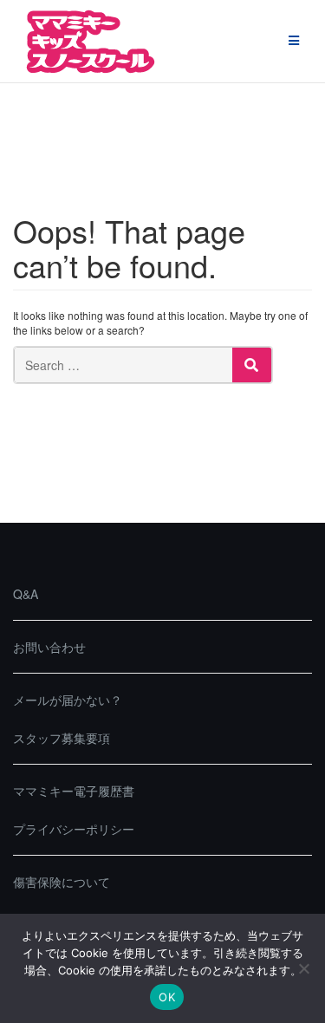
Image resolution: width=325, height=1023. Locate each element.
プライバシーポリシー (73, 828)
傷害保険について (61, 881)
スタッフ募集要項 (61, 737)
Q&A (25, 594)
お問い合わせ (49, 646)
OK (167, 997)
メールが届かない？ (67, 699)
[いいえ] (303, 968)
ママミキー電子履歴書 (73, 790)
